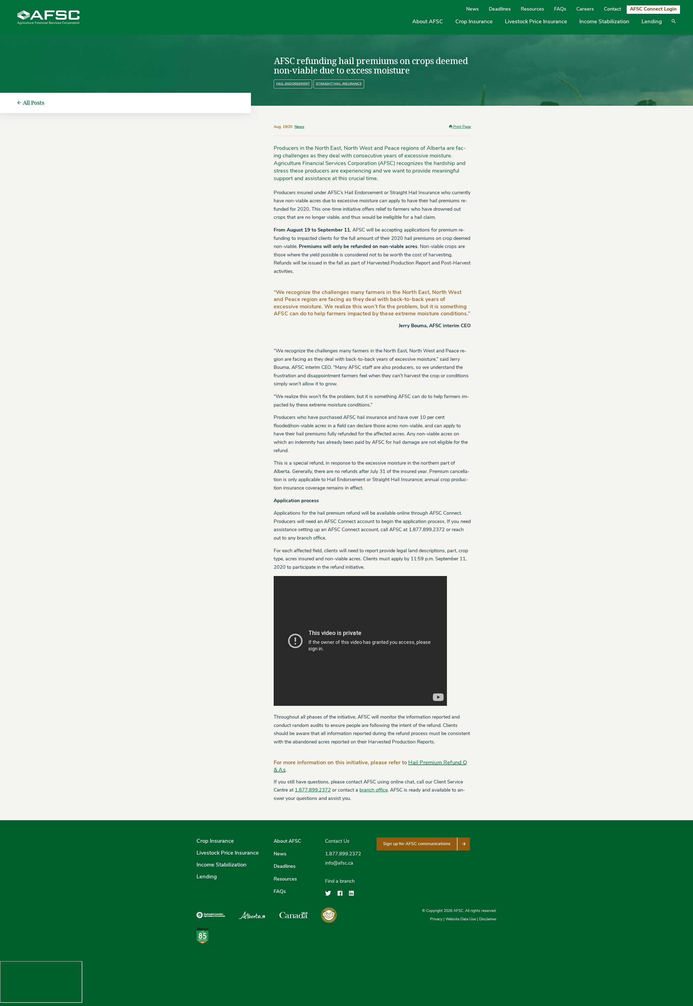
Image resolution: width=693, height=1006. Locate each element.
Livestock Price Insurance (536, 22)
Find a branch (340, 881)
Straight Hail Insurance (339, 83)
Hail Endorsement (293, 83)
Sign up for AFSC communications (416, 844)
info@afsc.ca (339, 863)
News (472, 9)
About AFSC (427, 22)
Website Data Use (461, 919)
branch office (373, 790)
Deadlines (500, 9)
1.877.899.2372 (313, 790)
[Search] (673, 25)
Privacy (436, 919)
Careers (585, 9)
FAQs (560, 9)
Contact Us (337, 841)
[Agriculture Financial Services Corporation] (48, 17)
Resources (532, 9)
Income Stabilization (604, 22)
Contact (612, 9)
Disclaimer (487, 919)
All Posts (33, 103)
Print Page (461, 127)
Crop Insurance (474, 22)
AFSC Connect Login (653, 9)
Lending (652, 22)
